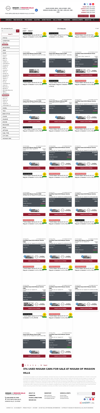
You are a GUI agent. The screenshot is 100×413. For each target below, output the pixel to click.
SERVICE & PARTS (65, 393)
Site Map (35, 408)
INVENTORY (47, 393)
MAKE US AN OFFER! (34, 75)
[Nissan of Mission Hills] (19, 8)
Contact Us (9, 408)
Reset (9, 34)
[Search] (17, 30)
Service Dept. (63, 395)
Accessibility (18, 408)
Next (45, 365)
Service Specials (64, 397)
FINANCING (32, 395)
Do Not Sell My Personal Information (49, 408)
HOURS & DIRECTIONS (35, 397)
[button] (36, 10)
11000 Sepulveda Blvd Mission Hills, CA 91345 (19, 13)
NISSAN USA (32, 400)
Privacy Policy (27, 408)
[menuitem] (10, 43)
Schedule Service (83, 16)
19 (41, 365)
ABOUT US (32, 393)
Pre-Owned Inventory (49, 397)
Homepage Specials (49, 398)
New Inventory (48, 395)
